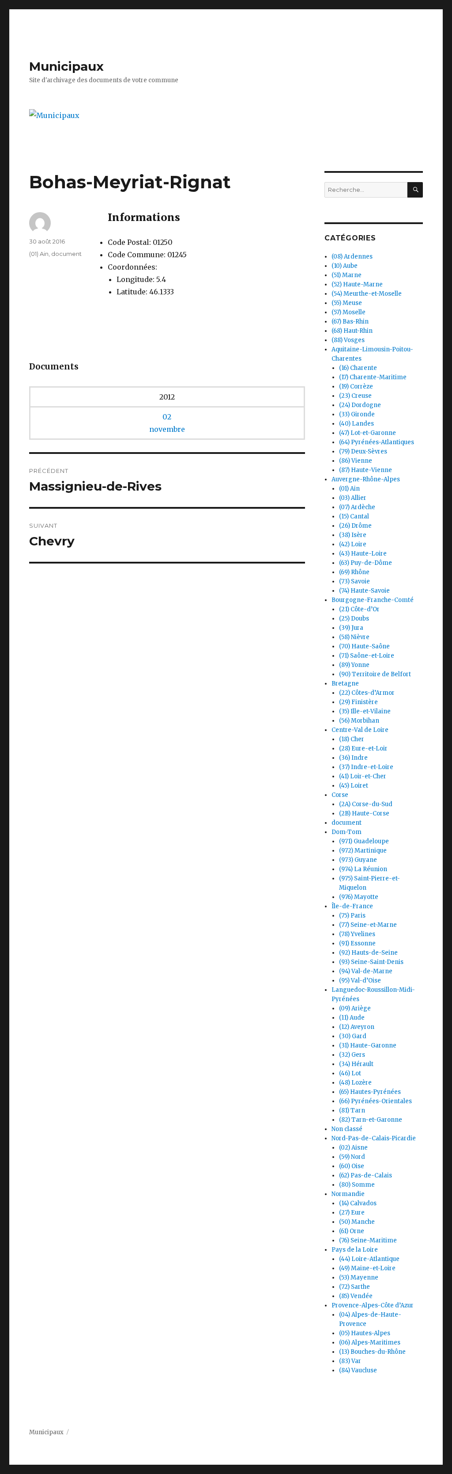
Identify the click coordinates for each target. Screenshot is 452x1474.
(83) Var (350, 1361)
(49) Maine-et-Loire (367, 1268)
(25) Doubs (354, 618)
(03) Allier (352, 498)
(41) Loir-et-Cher (362, 776)
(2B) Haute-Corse (364, 813)
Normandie (348, 1194)
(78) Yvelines (357, 934)
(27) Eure (352, 1212)
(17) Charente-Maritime (373, 377)
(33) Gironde (357, 414)
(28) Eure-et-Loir (363, 748)
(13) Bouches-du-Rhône (372, 1352)
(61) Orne (351, 1231)
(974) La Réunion (363, 869)
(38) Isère (352, 535)
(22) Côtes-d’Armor (367, 693)
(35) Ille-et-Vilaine (365, 711)
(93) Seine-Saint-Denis (371, 962)
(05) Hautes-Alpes (364, 1333)
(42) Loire (352, 544)
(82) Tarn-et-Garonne (370, 1120)
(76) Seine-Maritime (368, 1240)
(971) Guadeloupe (364, 841)
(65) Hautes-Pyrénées (370, 1092)
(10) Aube (344, 266)
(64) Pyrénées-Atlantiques (376, 442)
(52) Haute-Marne (357, 284)
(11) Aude (352, 1017)
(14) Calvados (358, 1203)
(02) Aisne (353, 1147)
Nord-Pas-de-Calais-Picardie (373, 1138)
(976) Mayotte (358, 897)
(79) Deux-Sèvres (363, 451)
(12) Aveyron (356, 1027)
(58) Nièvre (354, 637)
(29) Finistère (358, 702)
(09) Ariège (355, 1008)
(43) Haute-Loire (363, 553)
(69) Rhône (354, 572)
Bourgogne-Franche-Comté (372, 600)
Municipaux (66, 66)
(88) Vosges (348, 340)
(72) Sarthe (354, 1287)
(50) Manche (357, 1222)
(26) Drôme (355, 525)
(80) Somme (357, 1184)
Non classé (346, 1129)
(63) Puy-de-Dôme (365, 563)
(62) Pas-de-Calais (365, 1175)
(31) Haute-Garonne (367, 1045)
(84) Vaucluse (358, 1370)
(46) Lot (350, 1073)
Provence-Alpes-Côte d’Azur (372, 1305)
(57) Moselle (348, 312)
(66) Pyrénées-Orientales (375, 1101)
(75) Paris (352, 915)
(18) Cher (351, 739)
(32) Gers (352, 1055)
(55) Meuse (346, 303)
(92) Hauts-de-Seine (368, 952)
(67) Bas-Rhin (350, 321)
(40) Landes (356, 423)
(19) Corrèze (356, 386)
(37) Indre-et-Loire (366, 767)
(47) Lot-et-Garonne (367, 433)
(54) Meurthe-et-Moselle (366, 293)
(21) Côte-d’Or (359, 609)
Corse (339, 795)
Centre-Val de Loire (359, 730)
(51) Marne (346, 275)
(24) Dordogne (360, 405)
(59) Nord (352, 1157)
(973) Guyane (358, 860)
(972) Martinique (363, 850)
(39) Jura (351, 628)
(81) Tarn (352, 1110)
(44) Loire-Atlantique (369, 1259)
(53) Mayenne (358, 1277)
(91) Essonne (357, 943)
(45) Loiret (353, 785)
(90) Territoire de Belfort (375, 674)
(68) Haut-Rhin (352, 331)
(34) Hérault (356, 1064)
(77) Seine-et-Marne (368, 925)
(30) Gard (352, 1036)
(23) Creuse (355, 396)
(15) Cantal (354, 516)
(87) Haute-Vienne (365, 470)
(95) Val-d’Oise (360, 980)
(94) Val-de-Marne (365, 971)
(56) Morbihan (359, 720)
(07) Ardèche (357, 507)
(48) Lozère (355, 1082)
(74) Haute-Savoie (364, 590)
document (66, 253)
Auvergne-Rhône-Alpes (365, 479)
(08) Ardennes (352, 256)
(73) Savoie (354, 581)
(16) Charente (358, 368)
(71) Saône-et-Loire (366, 655)
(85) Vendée (356, 1296)
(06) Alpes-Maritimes (369, 1342)
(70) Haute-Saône (364, 646)
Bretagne (345, 683)
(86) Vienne (355, 461)
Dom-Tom (346, 832)
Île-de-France (352, 906)
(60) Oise (351, 1166)
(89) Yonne (354, 665)
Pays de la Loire (354, 1249)
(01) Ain (39, 253)
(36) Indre (353, 758)
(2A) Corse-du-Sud (365, 804)
